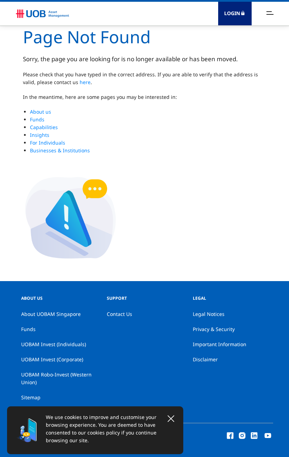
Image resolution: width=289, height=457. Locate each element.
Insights (39, 135)
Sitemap (31, 397)
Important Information (219, 344)
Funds (37, 119)
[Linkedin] (254, 435)
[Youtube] (268, 435)
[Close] (171, 418)
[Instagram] (242, 435)
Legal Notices (209, 314)
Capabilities (44, 127)
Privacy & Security (214, 329)
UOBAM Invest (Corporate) (52, 359)
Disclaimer (205, 359)
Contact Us (119, 314)
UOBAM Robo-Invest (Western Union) (56, 378)
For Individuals (47, 142)
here (85, 82)
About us (40, 111)
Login (232, 13)
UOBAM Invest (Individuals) (53, 344)
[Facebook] (230, 435)
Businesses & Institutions (60, 150)
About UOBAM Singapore (51, 314)
